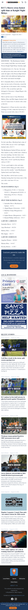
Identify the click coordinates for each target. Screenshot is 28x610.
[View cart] (22, 2)
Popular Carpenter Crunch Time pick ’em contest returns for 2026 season (13, 513)
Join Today (13, 608)
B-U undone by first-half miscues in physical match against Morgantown (13, 398)
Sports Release (5, 415)
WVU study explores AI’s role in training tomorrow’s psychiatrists (12, 550)
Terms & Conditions (15, 602)
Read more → (20, 51)
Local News (6, 578)
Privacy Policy (5, 602)
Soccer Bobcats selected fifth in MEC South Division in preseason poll (13, 474)
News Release (4, 529)
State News (14, 582)
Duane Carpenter (5, 337)
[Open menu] (2, 2)
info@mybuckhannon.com (17, 595)
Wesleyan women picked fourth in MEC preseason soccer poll (12, 437)
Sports (14, 578)
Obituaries (22, 578)
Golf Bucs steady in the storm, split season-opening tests (13, 359)
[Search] (25, 2)
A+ (5, 36)
